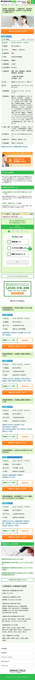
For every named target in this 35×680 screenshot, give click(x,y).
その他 (25, 621)
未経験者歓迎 (23, 606)
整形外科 (8, 621)
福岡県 (4, 638)
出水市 (19, 627)
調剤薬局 (4, 599)
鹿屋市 (4, 627)
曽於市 (15, 629)
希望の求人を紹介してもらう (17, 346)
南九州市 (10, 631)
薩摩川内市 (5, 629)
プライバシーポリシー (7, 657)
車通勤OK (5, 608)
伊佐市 (15, 631)
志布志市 (4, 631)
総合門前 (15, 612)
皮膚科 (23, 619)
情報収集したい (16, 242)
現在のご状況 (18, 237)
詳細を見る (25, 340)
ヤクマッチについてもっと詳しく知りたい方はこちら (17, 276)
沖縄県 (4, 640)
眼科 (3, 621)
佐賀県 (8, 638)
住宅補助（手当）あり (8, 610)
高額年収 (4, 606)
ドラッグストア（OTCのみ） (15, 599)
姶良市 (20, 631)
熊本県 (17, 638)
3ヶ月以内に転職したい (19, 248)
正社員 (4, 593)
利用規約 (4, 653)
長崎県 (13, 638)
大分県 (22, 638)
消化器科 (28, 619)
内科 (9, 619)
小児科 (19, 619)
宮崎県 (26, 638)
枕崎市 (8, 627)
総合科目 (4, 619)
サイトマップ (4, 666)
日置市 (11, 629)
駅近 (10, 608)
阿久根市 (13, 627)
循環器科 (13, 619)
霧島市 (20, 629)
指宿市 (23, 627)
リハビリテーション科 (16, 621)
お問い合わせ (5, 661)
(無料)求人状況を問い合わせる (17, 31)
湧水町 (24, 631)
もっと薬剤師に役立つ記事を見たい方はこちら (17, 579)
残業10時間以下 (16, 608)
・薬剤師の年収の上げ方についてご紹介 (12, 559)
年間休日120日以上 (13, 606)
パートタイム (10, 593)
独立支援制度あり (7, 612)
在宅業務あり (25, 608)
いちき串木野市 (27, 629)
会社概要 (4, 648)
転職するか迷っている (18, 254)
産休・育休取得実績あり (21, 610)
